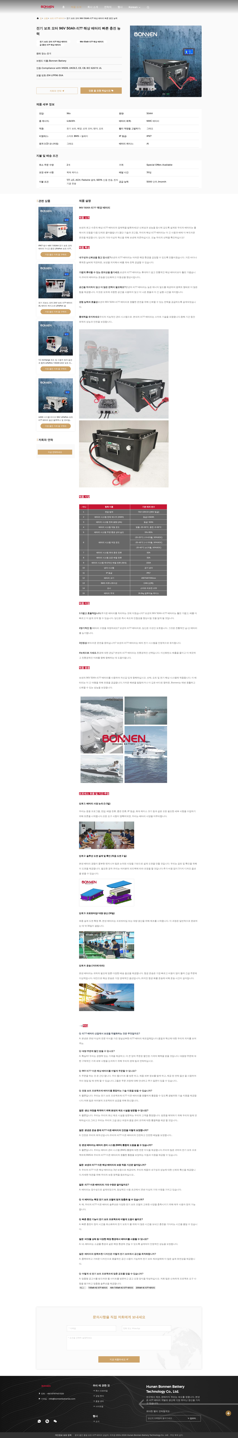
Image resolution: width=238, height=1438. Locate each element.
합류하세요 (194, 1418)
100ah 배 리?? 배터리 (97, 1287)
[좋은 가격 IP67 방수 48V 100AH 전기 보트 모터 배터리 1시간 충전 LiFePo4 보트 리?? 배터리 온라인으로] (55, 224)
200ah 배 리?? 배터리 (145, 1287)
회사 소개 (92, 7)
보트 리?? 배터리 (57, 18)
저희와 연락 (56, 91)
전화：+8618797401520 (52, 1393)
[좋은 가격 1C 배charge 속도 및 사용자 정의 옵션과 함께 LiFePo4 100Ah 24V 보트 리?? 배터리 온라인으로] (55, 338)
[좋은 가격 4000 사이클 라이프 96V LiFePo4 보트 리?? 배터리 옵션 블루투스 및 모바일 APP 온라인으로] (55, 395)
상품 (46, 18)
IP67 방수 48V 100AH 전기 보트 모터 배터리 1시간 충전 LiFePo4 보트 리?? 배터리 (55, 248)
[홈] (47, 7)
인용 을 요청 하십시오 (100, 90)
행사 (120, 7)
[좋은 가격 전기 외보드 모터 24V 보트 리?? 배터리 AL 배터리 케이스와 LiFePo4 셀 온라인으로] (55, 281)
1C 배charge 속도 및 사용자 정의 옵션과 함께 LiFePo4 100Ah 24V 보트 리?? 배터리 (55, 363)
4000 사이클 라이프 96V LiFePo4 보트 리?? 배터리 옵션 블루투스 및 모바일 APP (55, 420)
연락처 (108, 7)
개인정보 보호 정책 (63, 1435)
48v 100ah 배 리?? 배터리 (121, 1287)
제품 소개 (76, 7)
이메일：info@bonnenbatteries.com (57, 1399)
